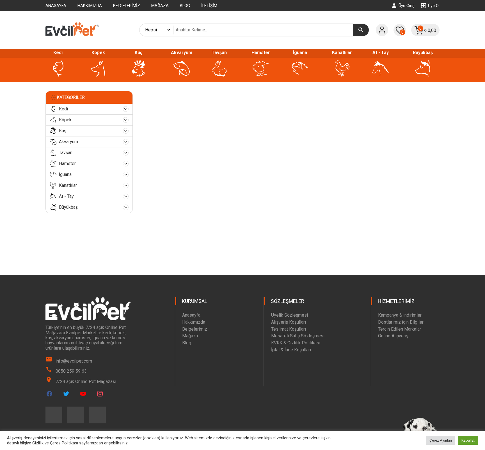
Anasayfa (55, 5)
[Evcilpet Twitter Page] (66, 394)
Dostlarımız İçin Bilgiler (401, 322)
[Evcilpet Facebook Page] (49, 394)
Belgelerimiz (126, 5)
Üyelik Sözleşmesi (289, 315)
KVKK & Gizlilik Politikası (295, 342)
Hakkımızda (89, 5)
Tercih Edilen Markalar (399, 329)
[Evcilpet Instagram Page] (100, 394)
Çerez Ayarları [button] (440, 440)
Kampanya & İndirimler (400, 315)
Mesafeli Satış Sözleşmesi (297, 335)
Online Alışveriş (393, 335)
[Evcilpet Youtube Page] (83, 394)
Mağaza (160, 5)
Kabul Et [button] (468, 440)
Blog (185, 5)
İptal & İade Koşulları (291, 349)
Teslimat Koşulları (288, 329)
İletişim (209, 5)
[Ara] (361, 30)
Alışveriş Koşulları (288, 322)
